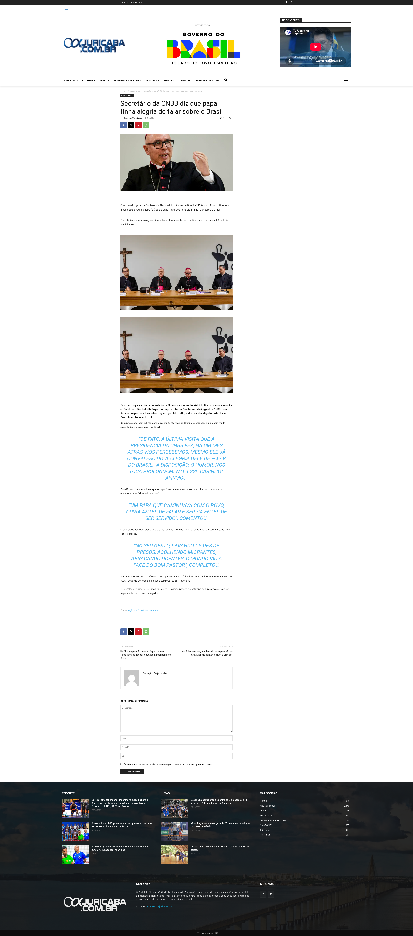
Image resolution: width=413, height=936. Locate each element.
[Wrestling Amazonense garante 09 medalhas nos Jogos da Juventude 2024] (174, 831)
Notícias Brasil (134, 91)
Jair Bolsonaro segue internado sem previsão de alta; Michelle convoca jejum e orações (207, 653)
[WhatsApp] (146, 125)
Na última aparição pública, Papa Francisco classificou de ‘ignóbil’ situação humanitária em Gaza (145, 655)
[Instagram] (291, 2)
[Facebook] (286, 2)
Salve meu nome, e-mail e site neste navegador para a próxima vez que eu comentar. (169, 764)
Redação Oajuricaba (133, 118)
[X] (131, 125)
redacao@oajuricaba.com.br (161, 906)
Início (122, 91)
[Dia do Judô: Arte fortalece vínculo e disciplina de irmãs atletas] (174, 854)
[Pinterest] (138, 125)
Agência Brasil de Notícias (142, 610)
